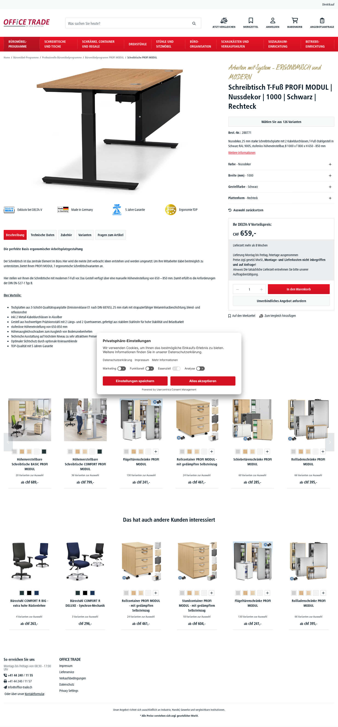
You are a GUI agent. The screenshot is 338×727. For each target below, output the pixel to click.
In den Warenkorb (299, 289)
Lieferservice (66, 672)
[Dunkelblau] (36, 593)
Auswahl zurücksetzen (248, 210)
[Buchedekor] (22, 451)
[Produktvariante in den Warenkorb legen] (156, 451)
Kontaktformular (34, 694)
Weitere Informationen (241, 153)
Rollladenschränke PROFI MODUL (308, 461)
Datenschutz (66, 684)
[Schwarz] (29, 593)
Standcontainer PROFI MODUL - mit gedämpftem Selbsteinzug (197, 606)
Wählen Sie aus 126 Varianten (281, 122)
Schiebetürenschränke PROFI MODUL (252, 461)
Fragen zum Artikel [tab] (110, 235)
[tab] (15, 235)
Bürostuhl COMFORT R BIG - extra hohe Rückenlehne (29, 603)
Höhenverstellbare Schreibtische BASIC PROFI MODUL (30, 464)
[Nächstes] (329, 442)
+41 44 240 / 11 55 (20, 675)
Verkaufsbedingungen (72, 678)
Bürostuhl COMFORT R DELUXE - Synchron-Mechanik (85, 603)
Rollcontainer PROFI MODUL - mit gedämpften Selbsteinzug (197, 461)
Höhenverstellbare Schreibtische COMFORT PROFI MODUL (85, 464)
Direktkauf (328, 4)
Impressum (65, 665)
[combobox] (126, 23)
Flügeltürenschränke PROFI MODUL (141, 461)
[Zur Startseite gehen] (27, 23)
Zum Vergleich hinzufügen (280, 316)
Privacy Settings (68, 690)
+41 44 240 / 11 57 (20, 681)
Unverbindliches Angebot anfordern (281, 301)
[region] (109, 129)
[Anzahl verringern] (237, 289)
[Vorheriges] (8, 442)
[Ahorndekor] (29, 451)
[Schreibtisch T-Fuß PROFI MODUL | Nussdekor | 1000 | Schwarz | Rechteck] (109, 129)
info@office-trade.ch (20, 687)
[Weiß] (36, 451)
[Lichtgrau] (14, 451)
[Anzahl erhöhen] (261, 289)
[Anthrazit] (44, 451)
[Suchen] (194, 23)
